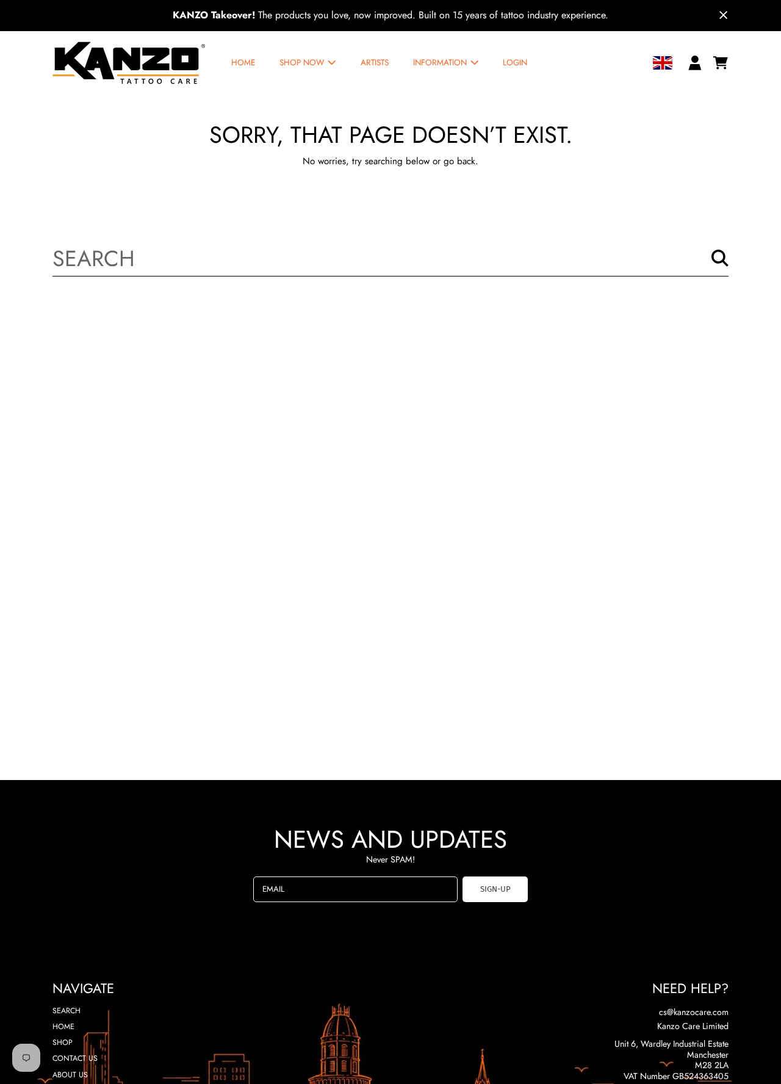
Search (66, 1010)
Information (441, 62)
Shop (62, 1042)
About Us (70, 1074)
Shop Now (302, 62)
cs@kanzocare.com (694, 1012)
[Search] (720, 258)
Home (63, 1026)
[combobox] (390, 257)
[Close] (723, 15)
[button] (720, 63)
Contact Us (75, 1058)
